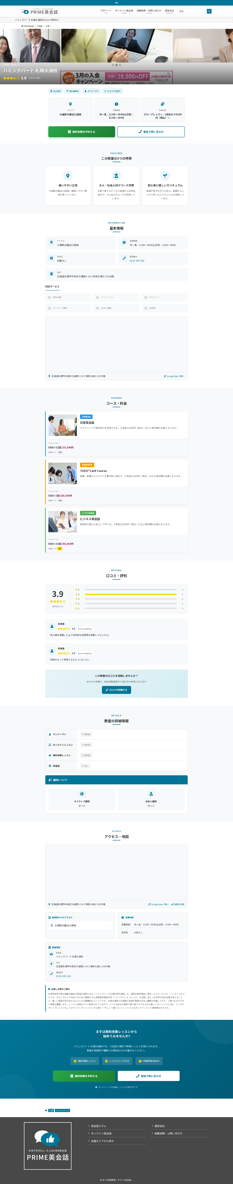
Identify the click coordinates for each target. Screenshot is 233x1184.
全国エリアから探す (102, 1141)
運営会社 (160, 1126)
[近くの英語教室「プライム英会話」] (40, 11)
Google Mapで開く (175, 376)
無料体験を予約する (83, 132)
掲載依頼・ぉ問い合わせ (168, 1133)
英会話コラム (98, 1126)
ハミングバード (62, 1110)
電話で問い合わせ (153, 132)
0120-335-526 (137, 260)
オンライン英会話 (101, 1133)
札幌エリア (55, 452)
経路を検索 (179, 904)
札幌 (51, 1110)
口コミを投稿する (118, 689)
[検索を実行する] (209, 11)
